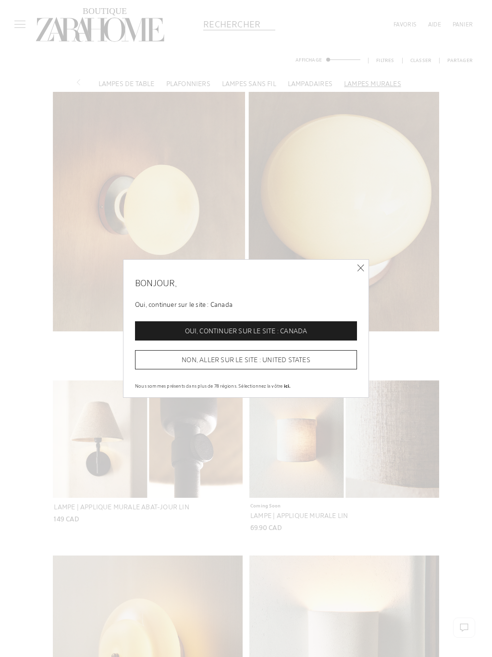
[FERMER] (361, 268)
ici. (287, 386)
